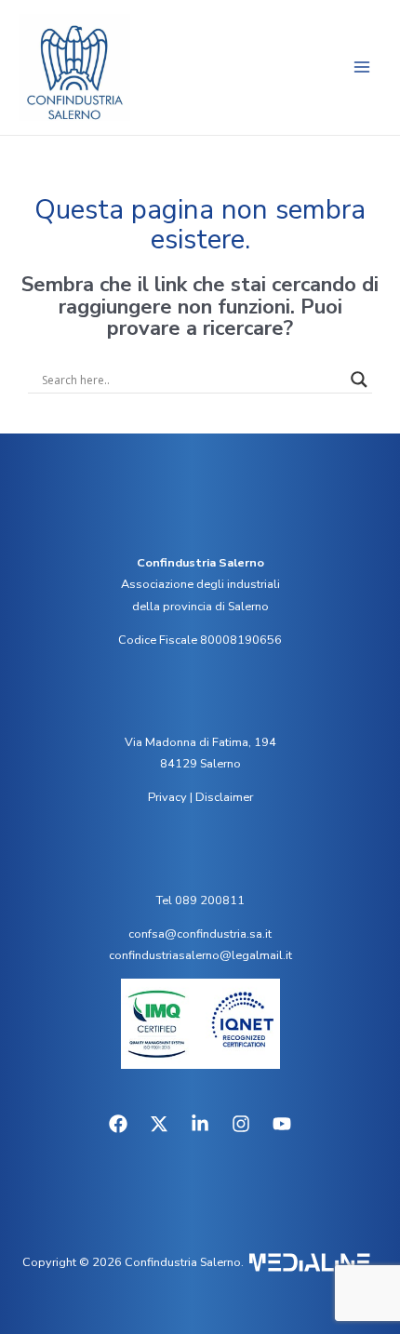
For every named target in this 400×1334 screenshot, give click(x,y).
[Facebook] (118, 1123)
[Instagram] (241, 1123)
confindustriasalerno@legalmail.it (200, 955)
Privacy (167, 797)
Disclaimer (224, 797)
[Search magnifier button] (359, 380)
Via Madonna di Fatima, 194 (200, 742)
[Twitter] (159, 1123)
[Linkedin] (200, 1123)
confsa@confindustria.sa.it (200, 934)
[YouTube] (282, 1123)
